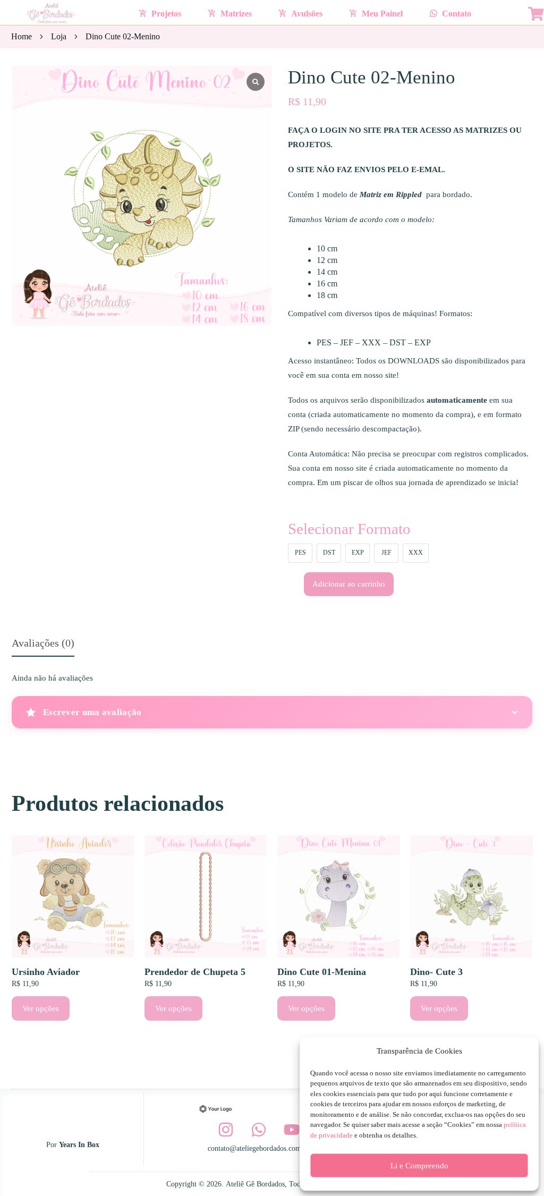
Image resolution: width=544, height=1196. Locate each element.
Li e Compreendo (419, 1165)
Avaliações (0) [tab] (43, 643)
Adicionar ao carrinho (348, 584)
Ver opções (40, 1008)
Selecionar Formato (349, 528)
